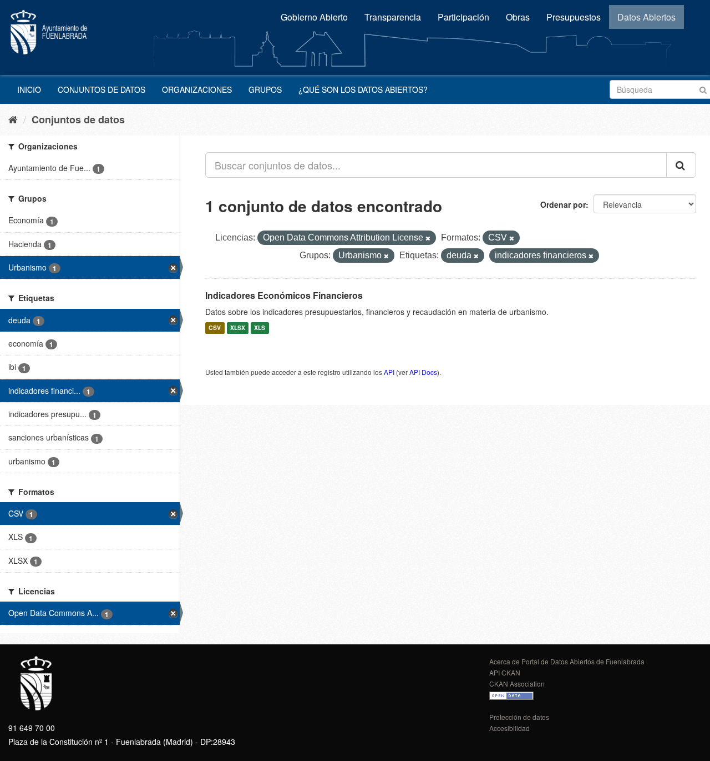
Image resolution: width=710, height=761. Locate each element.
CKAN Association (517, 683)
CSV (215, 328)
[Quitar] (427, 238)
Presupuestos (573, 17)
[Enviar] (703, 88)
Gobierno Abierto (314, 17)
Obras (518, 17)
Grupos (265, 89)
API (389, 372)
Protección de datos (519, 717)
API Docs (423, 372)
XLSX (237, 328)
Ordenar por (563, 204)
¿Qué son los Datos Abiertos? (363, 89)
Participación (463, 17)
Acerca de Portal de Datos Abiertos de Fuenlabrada (567, 661)
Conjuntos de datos (101, 89)
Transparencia (392, 17)
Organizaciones (197, 89)
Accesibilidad (509, 728)
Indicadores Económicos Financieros (284, 295)
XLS (259, 328)
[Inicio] (13, 119)
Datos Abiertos (646, 17)
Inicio (29, 89)
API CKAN (504, 672)
